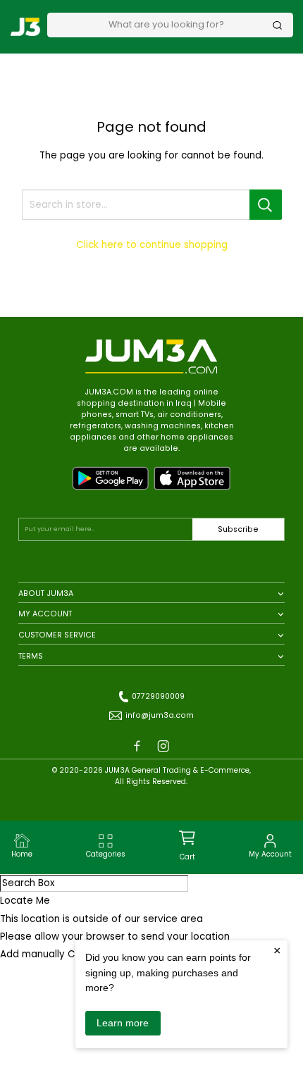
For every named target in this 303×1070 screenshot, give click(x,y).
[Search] (278, 25)
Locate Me (25, 900)
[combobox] (166, 25)
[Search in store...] (265, 204)
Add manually (32, 954)
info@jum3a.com (159, 715)
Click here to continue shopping (152, 244)
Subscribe (238, 529)
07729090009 (158, 696)
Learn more (123, 1022)
